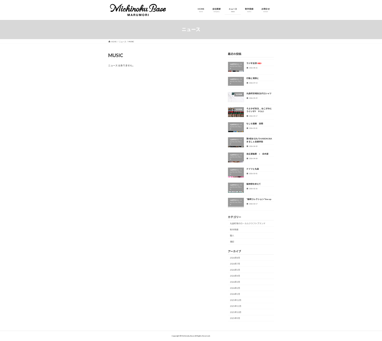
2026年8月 (235, 257)
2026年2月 (235, 288)
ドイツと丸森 (252, 169)
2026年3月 (235, 282)
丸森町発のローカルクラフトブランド (247, 223)
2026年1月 (235, 294)
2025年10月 (235, 312)
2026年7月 (235, 263)
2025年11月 (235, 306)
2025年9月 (235, 318)
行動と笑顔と (252, 78)
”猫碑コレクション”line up (258, 199)
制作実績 (234, 229)
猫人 (232, 235)
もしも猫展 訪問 (254, 123)
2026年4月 (235, 275)
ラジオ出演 (254, 63)
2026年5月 (235, 269)
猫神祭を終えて (257, 184)
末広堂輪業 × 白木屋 (257, 153)
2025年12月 (235, 300)
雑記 (232, 241)
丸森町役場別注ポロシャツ (258, 93)
